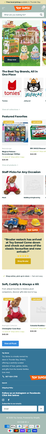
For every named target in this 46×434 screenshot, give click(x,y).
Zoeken (41, 14)
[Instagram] (3, 400)
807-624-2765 (11, 376)
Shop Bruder (23, 261)
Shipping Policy (7, 388)
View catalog (3, 8)
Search (4, 383)
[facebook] (8, 400)
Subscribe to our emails (11, 404)
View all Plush (10, 343)
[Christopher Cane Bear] (15, 310)
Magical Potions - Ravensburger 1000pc (11, 153)
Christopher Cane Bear (11, 329)
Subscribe (41, 408)
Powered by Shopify (31, 418)
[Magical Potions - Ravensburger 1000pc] (15, 132)
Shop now (11, 60)
